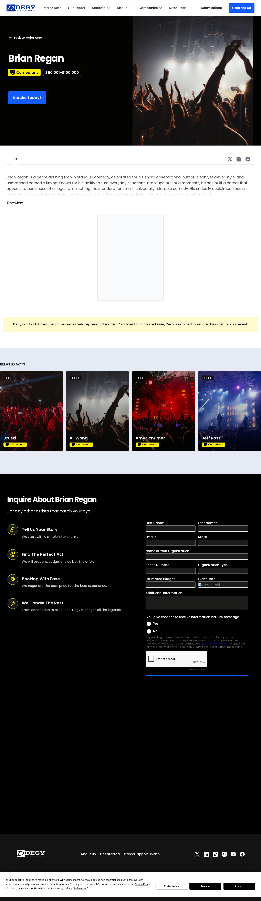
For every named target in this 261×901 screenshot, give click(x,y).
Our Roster (76, 8)
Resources (178, 8)
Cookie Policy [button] (142, 884)
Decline (205, 886)
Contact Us (241, 8)
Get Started (110, 854)
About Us (88, 854)
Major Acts (52, 8)
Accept (239, 886)
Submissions (211, 8)
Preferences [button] (80, 888)
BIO (14, 159)
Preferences (171, 886)
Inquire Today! (27, 97)
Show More (15, 203)
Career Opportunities (142, 854)
